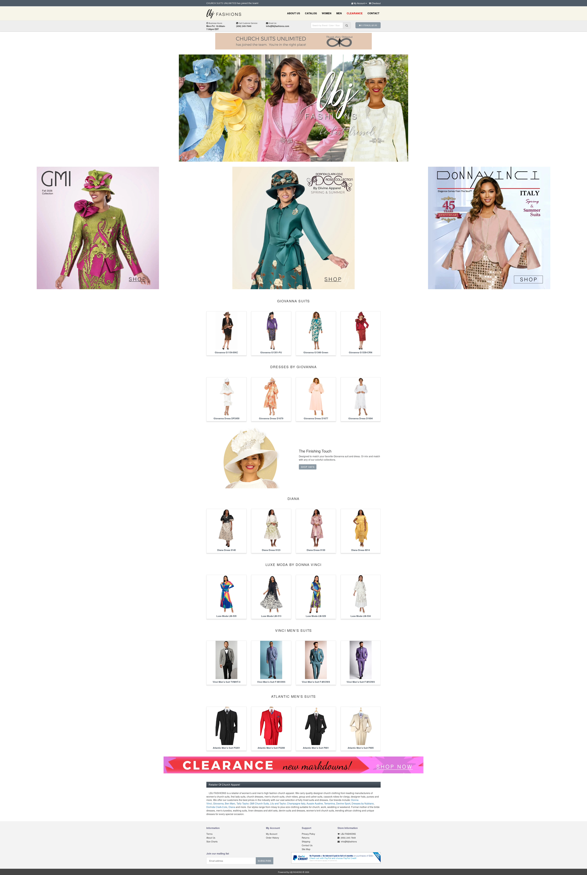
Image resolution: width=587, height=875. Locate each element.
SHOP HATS (307, 466)
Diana (232, 807)
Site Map (306, 849)
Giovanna (218, 803)
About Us (210, 837)
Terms (209, 833)
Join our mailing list (217, 853)
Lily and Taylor (278, 803)
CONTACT (373, 13)
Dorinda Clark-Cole (216, 807)
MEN (339, 13)
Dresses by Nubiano (363, 803)
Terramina (329, 803)
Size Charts (212, 841)
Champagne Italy (296, 803)
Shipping (306, 841)
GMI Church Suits (259, 803)
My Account (271, 833)
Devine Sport (343, 803)
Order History (272, 837)
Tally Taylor (242, 803)
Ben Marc (230, 803)
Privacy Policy (308, 833)
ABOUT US (293, 13)
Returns (305, 837)
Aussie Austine (314, 803)
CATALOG (311, 13)
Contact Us (307, 845)
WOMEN (326, 13)
